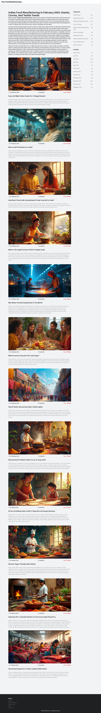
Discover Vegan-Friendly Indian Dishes (22, 564)
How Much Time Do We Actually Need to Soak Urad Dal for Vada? (31, 200)
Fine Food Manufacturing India (12, 2)
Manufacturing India (83, 18)
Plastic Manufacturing (83, 42)
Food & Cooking (83, 24)
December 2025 (83, 78)
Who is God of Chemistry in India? (20, 147)
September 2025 (83, 87)
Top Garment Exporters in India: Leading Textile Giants (27, 669)
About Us (10, 701)
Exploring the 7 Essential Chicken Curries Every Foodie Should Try (32, 617)
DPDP (9, 706)
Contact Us (11, 707)
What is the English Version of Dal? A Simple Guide (26, 250)
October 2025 (83, 84)
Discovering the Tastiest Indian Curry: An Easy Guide (27, 460)
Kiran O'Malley (67, 92)
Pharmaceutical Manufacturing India (83, 28)
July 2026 (83, 56)
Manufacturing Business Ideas (83, 21)
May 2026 (83, 62)
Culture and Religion (83, 32)
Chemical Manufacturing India (83, 38)
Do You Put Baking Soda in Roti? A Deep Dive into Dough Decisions (31, 511)
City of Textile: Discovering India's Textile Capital (25, 407)
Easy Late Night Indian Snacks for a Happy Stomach (26, 96)
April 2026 (83, 65)
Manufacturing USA (83, 35)
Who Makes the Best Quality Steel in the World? (25, 303)
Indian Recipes (83, 15)
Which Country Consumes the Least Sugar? (23, 356)
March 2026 (83, 68)
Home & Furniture (83, 45)
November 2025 (83, 81)
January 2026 (83, 74)
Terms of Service (12, 702)
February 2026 (83, 71)
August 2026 (83, 52)
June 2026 (83, 59)
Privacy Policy (11, 704)
